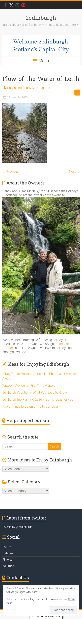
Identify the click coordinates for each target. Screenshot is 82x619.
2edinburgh (41, 17)
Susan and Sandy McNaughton (28, 88)
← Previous (10, 171)
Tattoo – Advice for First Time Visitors (28, 385)
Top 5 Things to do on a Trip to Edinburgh (30, 406)
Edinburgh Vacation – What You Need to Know (34, 392)
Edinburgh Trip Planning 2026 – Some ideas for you (37, 399)
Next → (74, 171)
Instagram (8, 553)
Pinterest (7, 559)
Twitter (6, 546)
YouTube (8, 566)
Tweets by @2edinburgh (17, 526)
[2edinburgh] (41, 45)
